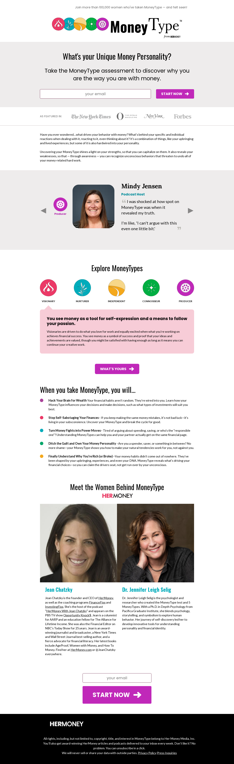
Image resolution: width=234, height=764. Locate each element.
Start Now (171, 93)
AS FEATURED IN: (51, 116)
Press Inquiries (167, 753)
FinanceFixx (97, 602)
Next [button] (190, 210)
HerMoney (105, 598)
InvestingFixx (54, 607)
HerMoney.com (81, 650)
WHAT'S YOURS (113, 369)
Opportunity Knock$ (77, 615)
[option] (117, 206)
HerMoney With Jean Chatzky (66, 611)
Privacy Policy (147, 753)
